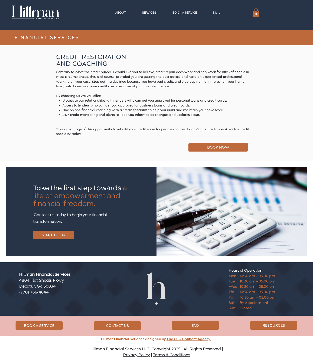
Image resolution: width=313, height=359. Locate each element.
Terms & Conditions (171, 355)
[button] (256, 12)
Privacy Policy (136, 355)
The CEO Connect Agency (189, 339)
